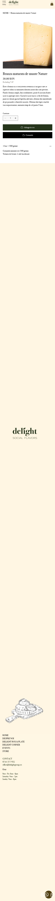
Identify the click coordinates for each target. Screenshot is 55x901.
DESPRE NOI (8, 738)
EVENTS (6, 748)
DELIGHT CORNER (11, 744)
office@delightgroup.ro (12, 764)
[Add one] (15, 118)
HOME (5, 735)
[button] (51, 3)
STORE (5, 751)
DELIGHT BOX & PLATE (13, 741)
